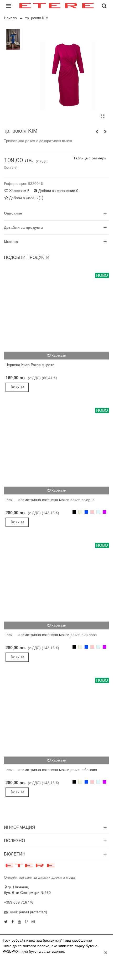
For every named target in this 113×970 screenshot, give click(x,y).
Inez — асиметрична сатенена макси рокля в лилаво (51, 635)
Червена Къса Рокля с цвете (30, 365)
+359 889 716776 (18, 902)
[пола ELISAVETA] (97, 131)
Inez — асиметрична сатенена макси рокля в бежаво (51, 770)
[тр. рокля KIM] (102, 117)
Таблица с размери (89, 158)
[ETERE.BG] (56, 5)
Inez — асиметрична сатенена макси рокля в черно (50, 500)
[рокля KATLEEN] (105, 131)
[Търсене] (104, 6)
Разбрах (70, 963)
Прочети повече (40, 963)
